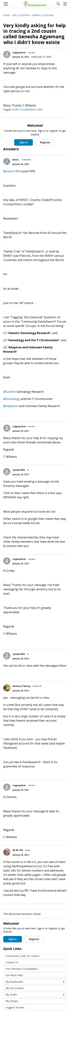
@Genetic (9, 392)
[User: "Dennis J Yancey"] (6, 687)
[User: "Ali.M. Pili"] (6, 852)
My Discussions (15, 988)
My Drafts (35, 994)
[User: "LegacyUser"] (6, 54)
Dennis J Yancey (22, 686)
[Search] (58, 4)
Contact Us (12, 962)
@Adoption (10, 406)
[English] (35, 4)
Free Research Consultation (22, 968)
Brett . (16, 159)
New (39, 109)
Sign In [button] (23, 142)
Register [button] (45, 142)
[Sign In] (65, 4)
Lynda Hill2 (19, 469)
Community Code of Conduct (22, 956)
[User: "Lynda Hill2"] (6, 471)
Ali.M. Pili (18, 850)
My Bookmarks (35, 981)
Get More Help (14, 975)
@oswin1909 (11, 171)
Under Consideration (24, 109)
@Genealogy (11, 399)
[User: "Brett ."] (6, 161)
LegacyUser (19, 52)
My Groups (12, 1001)
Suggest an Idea (15, 1007)
